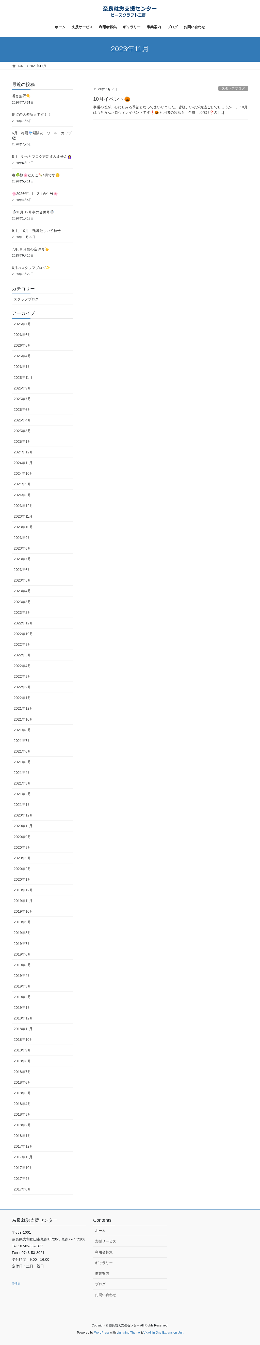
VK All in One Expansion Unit (163, 1332)
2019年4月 (22, 976)
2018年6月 (22, 1082)
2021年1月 (22, 805)
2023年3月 (22, 602)
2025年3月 (22, 431)
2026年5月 (22, 345)
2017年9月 (22, 1179)
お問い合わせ (105, 1295)
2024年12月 (23, 452)
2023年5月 (22, 580)
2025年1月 (22, 441)
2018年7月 (22, 1072)
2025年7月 (22, 399)
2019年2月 (22, 997)
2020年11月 (23, 826)
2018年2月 (22, 1125)
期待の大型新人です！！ (31, 114)
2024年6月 (22, 495)
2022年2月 (22, 687)
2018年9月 (22, 1050)
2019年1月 (22, 1008)
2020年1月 (22, 879)
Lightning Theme (128, 1332)
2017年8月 (22, 1189)
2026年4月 (22, 356)
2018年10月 (23, 1039)
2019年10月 (23, 911)
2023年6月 (22, 570)
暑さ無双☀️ (21, 96)
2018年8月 (22, 1061)
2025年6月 (22, 409)
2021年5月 (22, 762)
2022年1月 (22, 698)
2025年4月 (22, 420)
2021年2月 (22, 794)
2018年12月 (23, 1018)
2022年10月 (23, 634)
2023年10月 (23, 527)
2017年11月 (23, 1157)
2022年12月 (23, 623)
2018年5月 (22, 1093)
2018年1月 (22, 1136)
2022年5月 (22, 655)
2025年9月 (22, 388)
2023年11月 (23, 516)
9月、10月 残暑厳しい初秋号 (36, 231)
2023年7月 (22, 559)
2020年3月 (22, 858)
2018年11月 (23, 1029)
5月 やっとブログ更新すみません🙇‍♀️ (42, 157)
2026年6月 (22, 335)
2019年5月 (22, 965)
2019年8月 (22, 933)
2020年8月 (22, 847)
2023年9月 (22, 538)
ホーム (100, 1231)
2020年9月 (22, 837)
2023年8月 (22, 548)
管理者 (16, 1283)
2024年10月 (23, 473)
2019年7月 (22, 944)
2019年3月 (22, 986)
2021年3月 (22, 783)
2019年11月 (23, 901)
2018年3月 (22, 1114)
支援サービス (105, 1241)
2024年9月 (22, 484)
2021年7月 (22, 741)
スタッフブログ (233, 88)
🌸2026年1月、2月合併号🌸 (35, 194)
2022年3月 (22, 676)
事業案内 (102, 1273)
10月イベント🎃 (112, 99)
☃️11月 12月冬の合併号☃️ (33, 212)
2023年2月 (22, 612)
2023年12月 (23, 506)
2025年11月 (23, 378)
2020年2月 (22, 869)
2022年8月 (22, 644)
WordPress (101, 1332)
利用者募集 (104, 1252)
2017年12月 (23, 1146)
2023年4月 (22, 591)
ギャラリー (104, 1263)
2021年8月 (22, 730)
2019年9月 (22, 922)
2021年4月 (22, 773)
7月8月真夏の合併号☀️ (30, 249)
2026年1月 (22, 367)
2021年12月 (23, 708)
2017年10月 (23, 1168)
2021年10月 (23, 719)
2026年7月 (22, 324)
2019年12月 (23, 890)
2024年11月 (23, 463)
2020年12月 (23, 815)
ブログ (100, 1284)
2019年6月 (22, 954)
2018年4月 (22, 1104)
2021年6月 (22, 751)
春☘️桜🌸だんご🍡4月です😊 (36, 175)
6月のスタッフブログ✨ (31, 268)
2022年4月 (22, 666)
